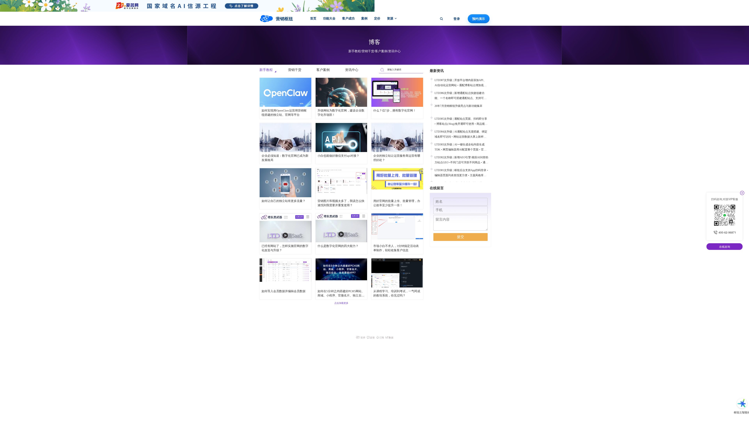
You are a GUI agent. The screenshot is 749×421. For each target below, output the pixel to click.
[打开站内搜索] (441, 18)
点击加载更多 (341, 303)
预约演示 (478, 19)
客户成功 (348, 18)
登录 (456, 19)
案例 (364, 18)
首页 (313, 18)
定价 (377, 18)
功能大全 (329, 18)
